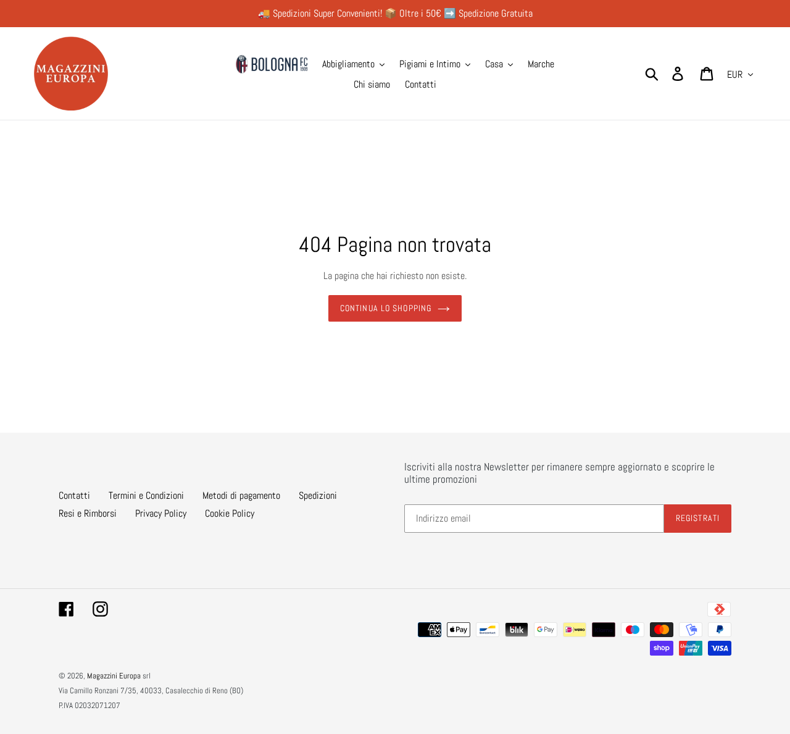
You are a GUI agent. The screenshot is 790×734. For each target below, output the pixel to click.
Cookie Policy (229, 513)
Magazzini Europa (114, 675)
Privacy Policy (160, 513)
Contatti (74, 495)
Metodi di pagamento (241, 495)
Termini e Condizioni (146, 495)
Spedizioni (318, 495)
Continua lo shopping (385, 308)
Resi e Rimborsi (88, 513)
